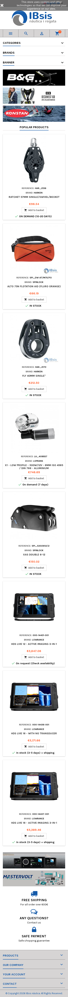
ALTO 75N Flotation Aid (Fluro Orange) (34, 286)
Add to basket (34, 210)
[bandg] (34, 77)
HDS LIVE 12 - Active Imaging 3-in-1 (34, 644)
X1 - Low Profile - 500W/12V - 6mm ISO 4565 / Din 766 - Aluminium (34, 467)
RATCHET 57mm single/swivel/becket (34, 197)
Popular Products (34, 127)
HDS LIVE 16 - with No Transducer (34, 733)
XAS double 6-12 (34, 554)
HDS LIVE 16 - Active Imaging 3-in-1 (34, 822)
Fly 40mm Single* (34, 375)
